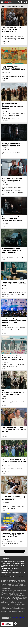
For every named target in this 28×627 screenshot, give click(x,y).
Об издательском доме (8, 561)
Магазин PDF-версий (19, 563)
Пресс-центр (21, 561)
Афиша (4, 43)
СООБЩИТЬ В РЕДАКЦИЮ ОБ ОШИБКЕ (12, 576)
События (4, 436)
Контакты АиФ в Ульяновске (10, 568)
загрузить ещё (14, 551)
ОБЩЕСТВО (5, 120)
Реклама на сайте (6, 570)
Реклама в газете (6, 563)
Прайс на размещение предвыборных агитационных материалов (13, 573)
